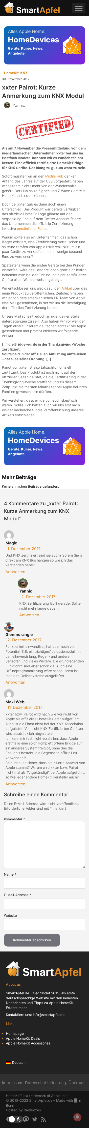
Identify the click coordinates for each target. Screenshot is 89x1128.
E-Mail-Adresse (17, 895)
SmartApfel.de (17, 993)
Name (10, 874)
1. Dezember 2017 (24, 548)
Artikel (67, 288)
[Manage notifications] (77, 1117)
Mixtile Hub (54, 176)
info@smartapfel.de (49, 1014)
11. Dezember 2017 (24, 707)
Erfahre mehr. (16, 1008)
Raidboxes (32, 1110)
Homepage (15, 1033)
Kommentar (14, 819)
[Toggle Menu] (79, 8)
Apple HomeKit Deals (23, 1038)
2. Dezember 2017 (38, 596)
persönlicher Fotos (31, 228)
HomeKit (11, 73)
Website (10, 915)
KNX (24, 73)
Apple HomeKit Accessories (28, 1043)
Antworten (15, 571)
